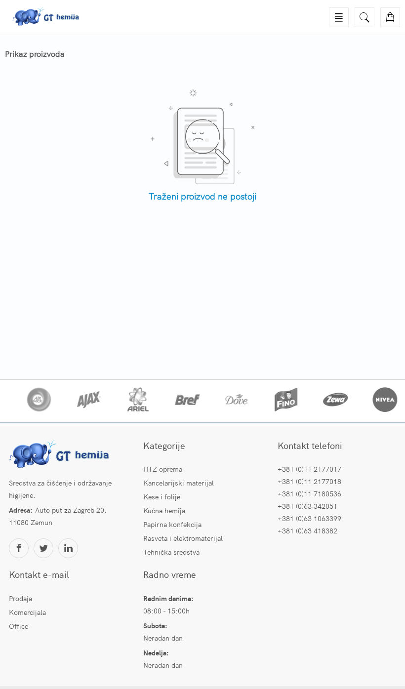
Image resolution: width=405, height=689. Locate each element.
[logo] (61, 455)
